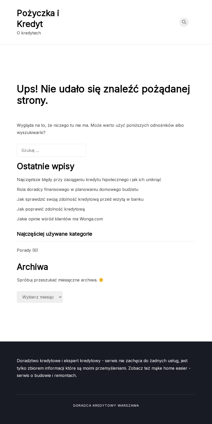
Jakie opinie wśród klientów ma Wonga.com (60, 218)
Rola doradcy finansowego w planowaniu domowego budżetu (77, 189)
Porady (24, 250)
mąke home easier (169, 368)
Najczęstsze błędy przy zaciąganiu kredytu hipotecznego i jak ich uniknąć (89, 179)
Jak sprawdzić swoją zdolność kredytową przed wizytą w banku (80, 199)
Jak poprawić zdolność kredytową (51, 209)
